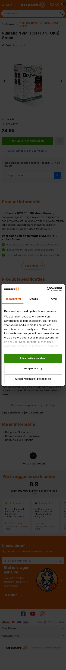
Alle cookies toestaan (33, 358)
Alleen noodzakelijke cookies (33, 378)
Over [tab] (54, 298)
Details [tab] (33, 298)
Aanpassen (31, 368)
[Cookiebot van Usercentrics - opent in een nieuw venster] (47, 289)
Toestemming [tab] (12, 298)
